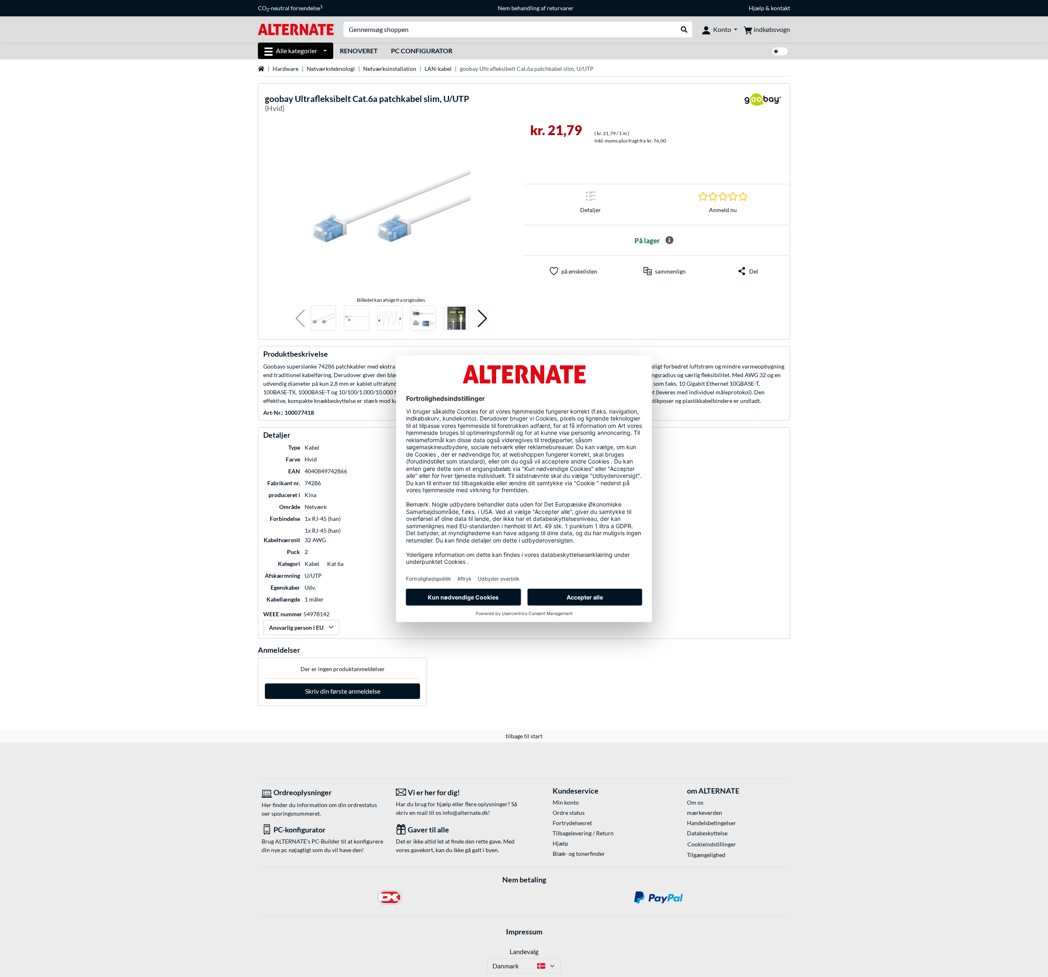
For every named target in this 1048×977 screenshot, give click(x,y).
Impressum (524, 931)
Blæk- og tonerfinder (579, 853)
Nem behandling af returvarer (536, 8)
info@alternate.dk (465, 812)
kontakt (780, 8)
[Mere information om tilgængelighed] (669, 240)
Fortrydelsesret (572, 822)
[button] (300, 318)
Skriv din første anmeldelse (342, 691)
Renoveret (359, 50)
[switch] (780, 51)
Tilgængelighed (706, 854)
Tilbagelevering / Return (583, 833)
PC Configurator (421, 50)
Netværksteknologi (331, 68)
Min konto (566, 802)
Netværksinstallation (389, 68)
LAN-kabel (438, 68)
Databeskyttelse (707, 833)
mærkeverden (704, 812)
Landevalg (524, 951)
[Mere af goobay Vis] (762, 104)
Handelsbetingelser (711, 822)
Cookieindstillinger (711, 844)
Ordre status (569, 812)
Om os (695, 802)
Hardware (285, 68)
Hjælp (756, 8)
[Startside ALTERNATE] (296, 29)
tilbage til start (524, 736)
